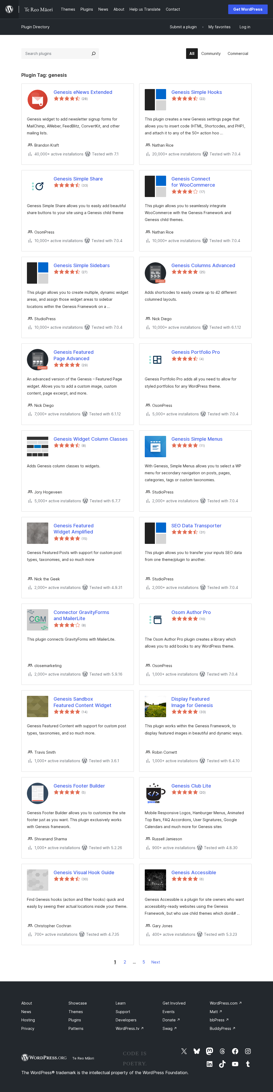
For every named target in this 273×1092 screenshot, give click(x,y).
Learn (121, 1003)
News (26, 1011)
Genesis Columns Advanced (203, 265)
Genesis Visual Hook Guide (84, 872)
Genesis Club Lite (191, 786)
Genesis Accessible (193, 872)
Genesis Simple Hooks (196, 92)
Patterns (76, 1028)
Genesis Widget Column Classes (91, 439)
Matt (216, 1011)
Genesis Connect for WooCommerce (193, 182)
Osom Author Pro (191, 612)
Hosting (28, 1020)
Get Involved (174, 1003)
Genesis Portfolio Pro (195, 352)
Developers (126, 1020)
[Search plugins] (93, 53)
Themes (76, 1011)
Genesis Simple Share (78, 179)
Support (123, 1011)
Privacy (27, 1028)
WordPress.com (226, 1003)
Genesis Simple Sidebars (82, 265)
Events (169, 1011)
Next (155, 962)
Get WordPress (248, 9)
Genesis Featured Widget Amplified (74, 529)
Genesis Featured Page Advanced (74, 355)
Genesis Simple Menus (197, 439)
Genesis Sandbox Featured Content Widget (82, 702)
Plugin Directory (35, 27)
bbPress (219, 1020)
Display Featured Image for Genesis (192, 702)
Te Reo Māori (83, 1058)
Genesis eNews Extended (83, 92)
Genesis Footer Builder (79, 786)
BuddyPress (223, 1028)
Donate (171, 1020)
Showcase (78, 1003)
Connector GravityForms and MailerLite (81, 615)
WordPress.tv (130, 1028)
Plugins (75, 1020)
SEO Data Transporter (196, 525)
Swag (170, 1028)
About (26, 1003)
